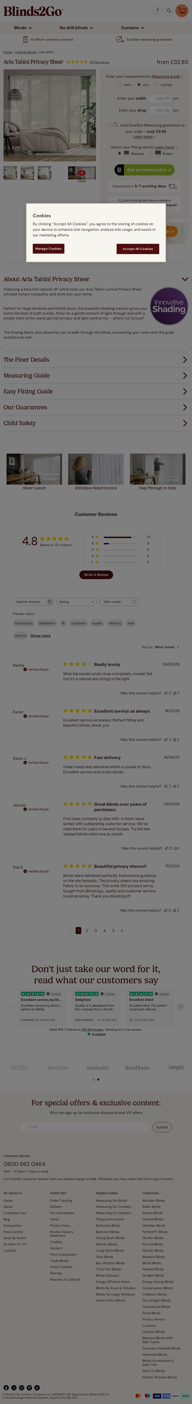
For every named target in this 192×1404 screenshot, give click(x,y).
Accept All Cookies (138, 249)
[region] (96, 232)
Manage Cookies (48, 248)
